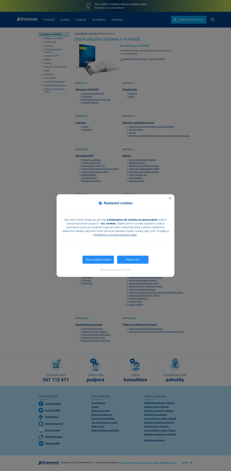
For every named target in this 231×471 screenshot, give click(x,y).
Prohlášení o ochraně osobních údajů (115, 234)
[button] (115, 269)
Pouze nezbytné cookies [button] (98, 259)
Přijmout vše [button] (132, 259)
